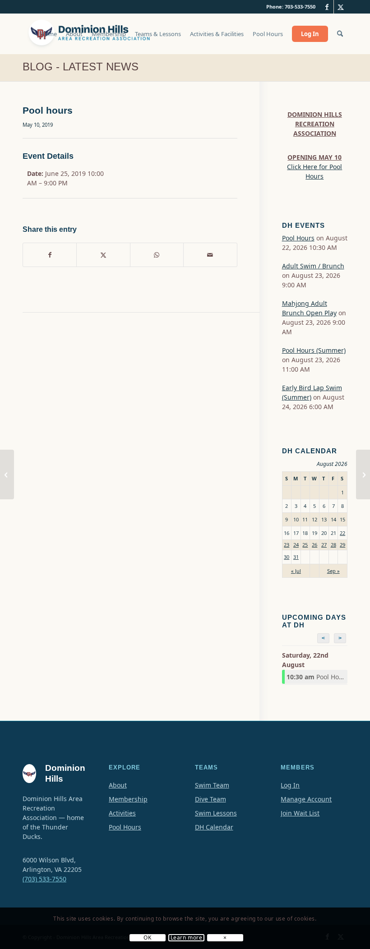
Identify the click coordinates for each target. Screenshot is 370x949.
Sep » (333, 570)
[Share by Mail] (210, 255)
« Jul (296, 570)
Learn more (187, 937)
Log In (290, 785)
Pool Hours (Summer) (314, 350)
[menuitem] (48, 38)
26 (314, 544)
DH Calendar (214, 827)
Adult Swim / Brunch (313, 266)
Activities (122, 813)
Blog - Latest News (81, 66)
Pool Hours (298, 238)
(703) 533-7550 (44, 879)
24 (296, 544)
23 (286, 544)
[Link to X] (340, 7)
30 (286, 556)
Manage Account (306, 799)
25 (305, 544)
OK (147, 937)
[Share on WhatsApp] (156, 255)
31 (296, 556)
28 (333, 544)
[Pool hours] (7, 474)
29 (342, 544)
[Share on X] (103, 255)
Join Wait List (300, 813)
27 (324, 544)
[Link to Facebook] (326, 7)
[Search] (340, 34)
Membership (128, 799)
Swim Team (212, 785)
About (118, 785)
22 (342, 533)
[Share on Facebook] (49, 255)
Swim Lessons (216, 813)
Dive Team (210, 799)
